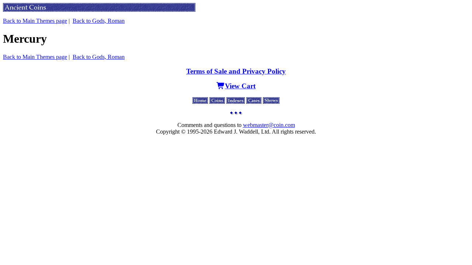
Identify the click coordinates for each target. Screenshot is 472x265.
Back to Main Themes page (35, 21)
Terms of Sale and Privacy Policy (236, 71)
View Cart (240, 86)
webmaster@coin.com (269, 125)
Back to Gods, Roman (99, 21)
